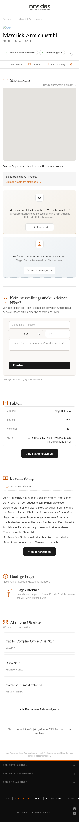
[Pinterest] (74, 813)
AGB (37, 798)
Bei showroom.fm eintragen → (23, 182)
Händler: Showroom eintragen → (59, 84)
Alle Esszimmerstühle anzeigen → (39, 709)
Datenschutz (53, 798)
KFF (15, 18)
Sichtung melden (41, 227)
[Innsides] (40, 7)
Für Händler (22, 798)
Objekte (7, 18)
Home (6, 798)
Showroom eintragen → (39, 270)
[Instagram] (74, 808)
